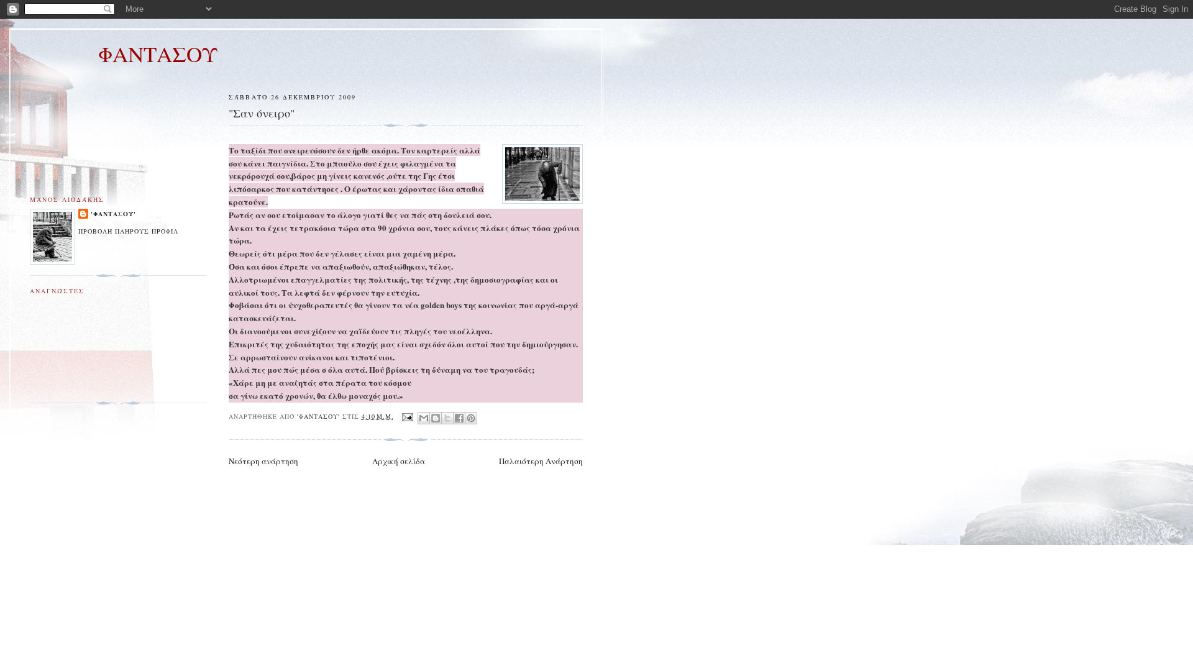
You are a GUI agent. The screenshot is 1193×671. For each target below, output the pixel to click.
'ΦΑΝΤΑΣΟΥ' (113, 213)
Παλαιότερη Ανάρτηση (541, 461)
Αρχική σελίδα (398, 461)
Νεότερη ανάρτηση (263, 461)
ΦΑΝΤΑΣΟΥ (157, 53)
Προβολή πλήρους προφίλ (128, 231)
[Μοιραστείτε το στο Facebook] (459, 418)
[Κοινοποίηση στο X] (447, 418)
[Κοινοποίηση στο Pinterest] (471, 418)
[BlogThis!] (435, 418)
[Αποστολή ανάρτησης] (407, 416)
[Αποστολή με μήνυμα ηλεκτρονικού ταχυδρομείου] (424, 418)
